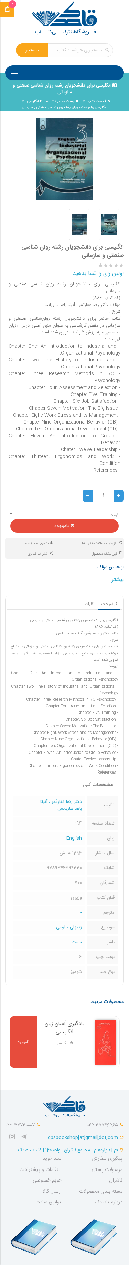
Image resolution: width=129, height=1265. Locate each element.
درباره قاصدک (108, 1202)
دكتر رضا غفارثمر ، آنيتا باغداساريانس (61, 805)
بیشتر (118, 580)
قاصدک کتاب (97, 101)
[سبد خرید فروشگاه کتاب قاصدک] (7, 9)
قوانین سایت (48, 1202)
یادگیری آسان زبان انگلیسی (65, 1028)
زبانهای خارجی (69, 927)
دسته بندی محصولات (100, 1191)
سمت (77, 942)
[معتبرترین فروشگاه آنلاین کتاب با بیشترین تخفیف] (64, 19)
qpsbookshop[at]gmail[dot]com (83, 1138)
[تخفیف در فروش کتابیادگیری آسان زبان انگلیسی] (105, 1042)
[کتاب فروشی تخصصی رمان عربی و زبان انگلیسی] (26, 1137)
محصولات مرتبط (107, 1002)
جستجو (32, 50)
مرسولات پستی (107, 1170)
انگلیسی (33, 101)
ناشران (115, 1180)
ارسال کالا (52, 1191)
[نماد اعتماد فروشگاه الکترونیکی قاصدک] (35, 1234)
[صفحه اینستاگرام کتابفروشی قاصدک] (14, 1137)
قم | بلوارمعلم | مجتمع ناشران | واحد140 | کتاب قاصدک (68, 1150)
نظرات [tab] (89, 603)
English (74, 838)
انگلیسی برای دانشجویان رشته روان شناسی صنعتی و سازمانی (64, 107)
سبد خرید (52, 1159)
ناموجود (62, 526)
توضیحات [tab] (109, 603)
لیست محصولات (64, 101)
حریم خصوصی (47, 1180)
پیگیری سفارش (107, 1159)
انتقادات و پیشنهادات (40, 1170)
